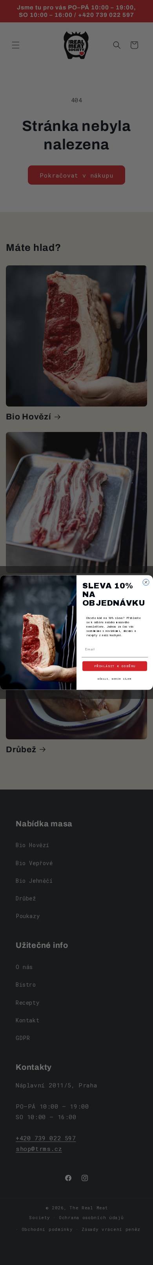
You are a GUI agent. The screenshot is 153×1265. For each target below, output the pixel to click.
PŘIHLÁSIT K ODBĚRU (115, 666)
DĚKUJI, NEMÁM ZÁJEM (115, 679)
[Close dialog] (146, 582)
